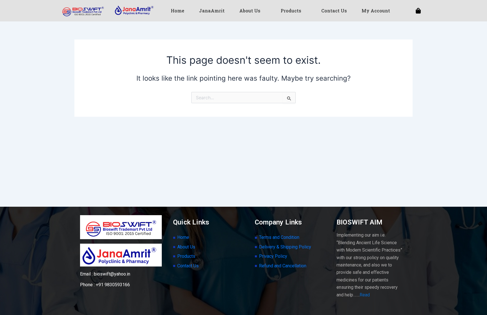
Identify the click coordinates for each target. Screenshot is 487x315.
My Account (376, 11)
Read (365, 295)
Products (291, 11)
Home (177, 11)
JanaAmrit (212, 11)
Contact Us (334, 11)
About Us (249, 11)
